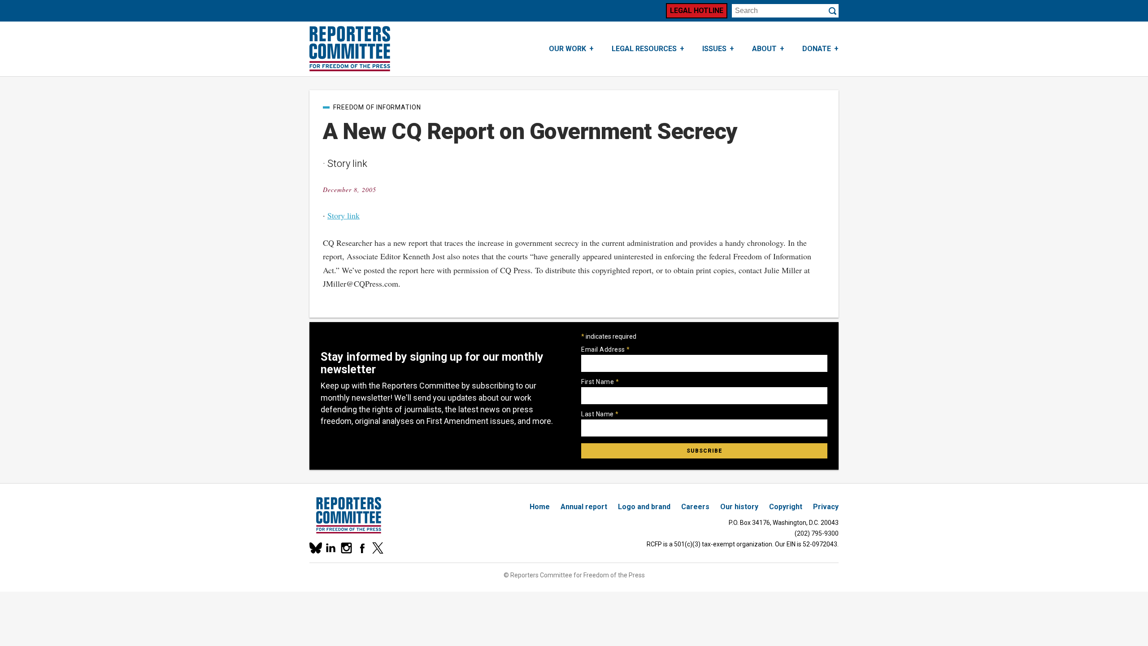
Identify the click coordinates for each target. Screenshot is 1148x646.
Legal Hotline (696, 10)
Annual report (584, 506)
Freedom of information (377, 107)
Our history (739, 506)
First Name (600, 382)
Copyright (785, 506)
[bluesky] (315, 548)
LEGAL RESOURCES (644, 48)
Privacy (826, 506)
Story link (343, 215)
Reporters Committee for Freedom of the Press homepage (349, 49)
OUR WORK (567, 48)
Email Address (605, 349)
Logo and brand (644, 506)
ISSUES (714, 48)
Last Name (600, 414)
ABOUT (764, 48)
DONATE (816, 48)
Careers (695, 506)
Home (540, 506)
